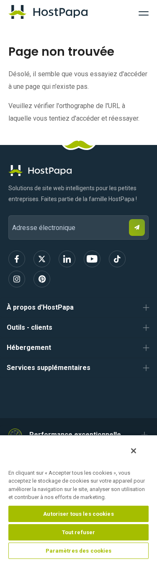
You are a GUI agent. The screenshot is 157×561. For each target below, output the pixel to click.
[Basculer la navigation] (144, 12)
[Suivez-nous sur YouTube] (92, 259)
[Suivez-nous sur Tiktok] (117, 259)
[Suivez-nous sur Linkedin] (67, 259)
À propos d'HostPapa (40, 307)
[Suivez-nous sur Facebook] (16, 259)
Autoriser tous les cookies (78, 514)
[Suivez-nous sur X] (41, 259)
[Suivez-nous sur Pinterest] (41, 279)
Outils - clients (29, 327)
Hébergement (29, 348)
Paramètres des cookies (79, 551)
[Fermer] (133, 451)
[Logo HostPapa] (78, 170)
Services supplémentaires (48, 368)
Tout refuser (78, 532)
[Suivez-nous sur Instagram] (16, 279)
